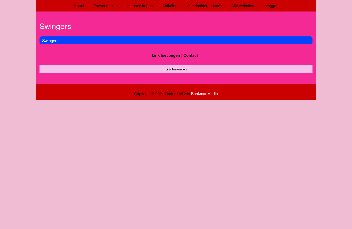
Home (79, 5)
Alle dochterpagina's (204, 5)
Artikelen (169, 5)
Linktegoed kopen (137, 5)
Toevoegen (103, 5)
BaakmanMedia (204, 93)
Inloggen (271, 5)
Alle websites (242, 5)
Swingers (50, 40)
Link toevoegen (166, 55)
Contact (190, 55)
